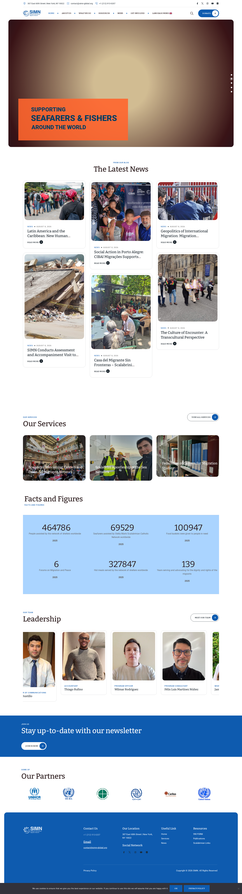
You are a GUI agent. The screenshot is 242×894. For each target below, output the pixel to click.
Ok (175, 888)
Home (51, 13)
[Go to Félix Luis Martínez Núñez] (146, 656)
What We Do (85, 13)
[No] (238, 888)
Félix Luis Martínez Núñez (144, 689)
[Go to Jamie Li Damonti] (196, 656)
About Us (66, 13)
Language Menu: (161, 13)
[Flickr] (217, 3)
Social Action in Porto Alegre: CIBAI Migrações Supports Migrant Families (119, 257)
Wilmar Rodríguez (89, 689)
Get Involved (138, 13)
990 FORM (198, 834)
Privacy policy (197, 888)
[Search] (192, 13)
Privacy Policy (89, 870)
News (120, 13)
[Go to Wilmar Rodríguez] (96, 656)
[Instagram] (207, 3)
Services (165, 838)
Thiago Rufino (36, 689)
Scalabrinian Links (201, 843)
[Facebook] (197, 3)
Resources (104, 13)
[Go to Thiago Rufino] (46, 656)
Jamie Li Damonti (188, 689)
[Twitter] (202, 3)
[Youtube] (212, 3)
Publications (199, 838)
